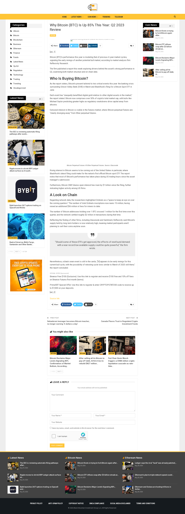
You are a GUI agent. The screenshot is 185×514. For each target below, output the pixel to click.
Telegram (119, 17)
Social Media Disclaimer (120, 503)
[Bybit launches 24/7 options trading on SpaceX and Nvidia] (26, 189)
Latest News (76, 17)
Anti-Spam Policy (55, 503)
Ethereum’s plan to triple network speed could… (154, 475)
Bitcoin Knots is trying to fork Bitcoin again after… (164, 33)
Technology (18, 75)
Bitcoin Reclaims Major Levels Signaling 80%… (97, 487)
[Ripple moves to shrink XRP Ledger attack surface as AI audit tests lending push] (26, 153)
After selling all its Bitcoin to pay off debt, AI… (164, 72)
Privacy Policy (36, 503)
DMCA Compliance (96, 503)
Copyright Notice (76, 503)
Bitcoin (53, 35)
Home (64, 17)
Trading (16, 79)
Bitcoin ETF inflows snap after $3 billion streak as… (163, 46)
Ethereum (17, 49)
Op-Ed (15, 66)
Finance (16, 53)
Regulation (17, 70)
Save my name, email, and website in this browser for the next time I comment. (83, 428)
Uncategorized (19, 88)
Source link (55, 298)
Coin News (92, 17)
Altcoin (16, 31)
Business (17, 44)
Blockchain (18, 40)
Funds (15, 57)
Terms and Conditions (145, 503)
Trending (106, 17)
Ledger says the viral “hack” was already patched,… (156, 463)
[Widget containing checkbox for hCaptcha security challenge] (69, 436)
